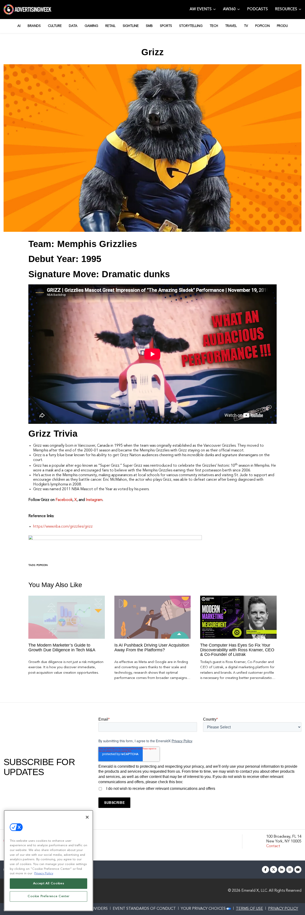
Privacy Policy (182, 740)
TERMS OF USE (249, 909)
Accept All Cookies (48, 883)
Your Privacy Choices (203, 909)
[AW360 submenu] (238, 9)
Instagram (94, 500)
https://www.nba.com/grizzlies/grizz (63, 527)
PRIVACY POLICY (283, 909)
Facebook (64, 500)
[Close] (87, 817)
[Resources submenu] (300, 9)
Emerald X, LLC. (254, 891)
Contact (273, 846)
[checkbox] (199, 788)
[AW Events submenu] (214, 9)
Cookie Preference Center (48, 896)
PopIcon (42, 565)
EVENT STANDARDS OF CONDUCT (144, 909)
